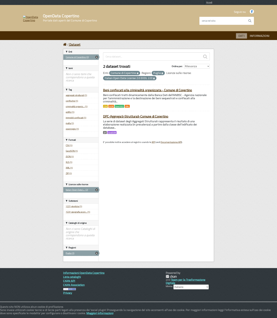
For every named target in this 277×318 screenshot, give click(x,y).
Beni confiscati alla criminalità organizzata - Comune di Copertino (147, 90)
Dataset (74, 44)
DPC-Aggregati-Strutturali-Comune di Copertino (135, 116)
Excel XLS (119, 106)
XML (127, 106)
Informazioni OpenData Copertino (84, 273)
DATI (241, 36)
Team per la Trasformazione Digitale (185, 281)
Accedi (209, 2)
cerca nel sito (208, 20)
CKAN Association (74, 285)
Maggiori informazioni (99, 313)
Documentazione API (171, 142)
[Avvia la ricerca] (250, 21)
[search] (205, 56)
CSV (105, 106)
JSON (111, 106)
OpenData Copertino (70, 18)
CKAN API (69, 281)
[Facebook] (252, 12)
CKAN (171, 276)
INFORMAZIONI (259, 36)
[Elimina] (137, 73)
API (153, 142)
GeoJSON (112, 132)
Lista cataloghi (72, 277)
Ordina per (177, 66)
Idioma (169, 286)
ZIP (105, 132)
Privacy (67, 293)
